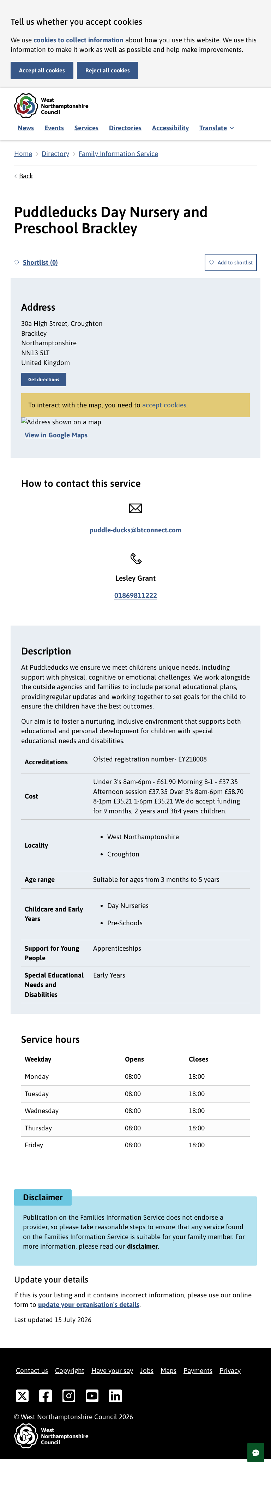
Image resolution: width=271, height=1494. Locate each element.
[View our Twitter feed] (22, 1397)
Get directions (43, 379)
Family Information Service (118, 153)
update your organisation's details (88, 1304)
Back (26, 176)
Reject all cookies (107, 70)
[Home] (56, 105)
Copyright (69, 1370)
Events (54, 128)
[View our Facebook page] (45, 1397)
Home (23, 153)
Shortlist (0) (40, 262)
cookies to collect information (79, 40)
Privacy (230, 1370)
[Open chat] (255, 1452)
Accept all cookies (42, 70)
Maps (168, 1370)
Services (86, 128)
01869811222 (135, 595)
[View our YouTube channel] (92, 1397)
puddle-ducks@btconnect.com (135, 530)
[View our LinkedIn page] (115, 1397)
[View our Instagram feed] (69, 1397)
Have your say (112, 1370)
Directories (125, 128)
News (26, 128)
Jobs (146, 1370)
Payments (197, 1370)
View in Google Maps (56, 435)
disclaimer (142, 1246)
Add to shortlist (235, 262)
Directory (55, 153)
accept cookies (164, 405)
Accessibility (170, 128)
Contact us (32, 1370)
